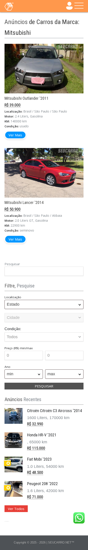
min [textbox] (10, 374)
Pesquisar (12, 264)
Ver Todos (16, 508)
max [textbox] (51, 374)
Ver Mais (15, 135)
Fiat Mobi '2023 (39, 459)
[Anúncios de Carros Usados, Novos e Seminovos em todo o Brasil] (18, 6)
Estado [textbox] (13, 304)
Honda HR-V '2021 (41, 435)
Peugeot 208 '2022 (42, 483)
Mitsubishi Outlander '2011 (27, 98)
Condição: (13, 329)
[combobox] (44, 304)
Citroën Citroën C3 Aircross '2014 (54, 410)
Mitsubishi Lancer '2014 (24, 202)
